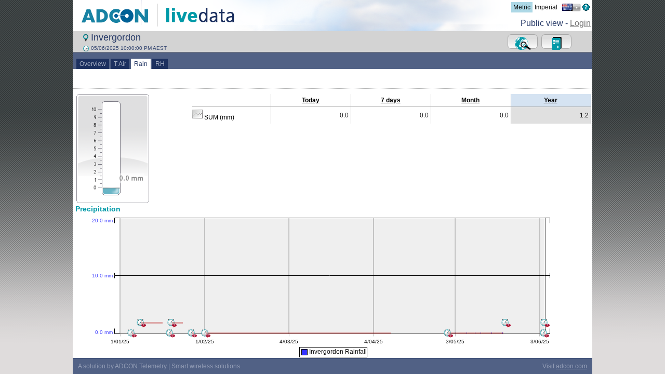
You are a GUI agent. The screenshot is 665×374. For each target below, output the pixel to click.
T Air (120, 64)
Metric (521, 7)
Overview (92, 64)
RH (160, 64)
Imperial (546, 7)
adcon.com (571, 366)
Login (580, 23)
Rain (141, 64)
